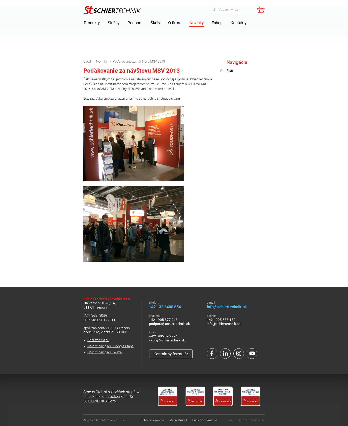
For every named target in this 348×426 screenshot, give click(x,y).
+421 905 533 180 (221, 320)
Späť (230, 71)
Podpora (135, 22)
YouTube (252, 353)
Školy (155, 22)
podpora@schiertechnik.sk (169, 324)
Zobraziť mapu (98, 340)
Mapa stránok (178, 420)
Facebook (212, 353)
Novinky (197, 22)
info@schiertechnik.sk (227, 306)
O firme (174, 22)
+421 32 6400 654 (165, 306)
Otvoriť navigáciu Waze (104, 352)
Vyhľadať (213, 9)
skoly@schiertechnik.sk (167, 340)
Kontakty (238, 22)
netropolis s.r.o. (254, 420)
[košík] (261, 9)
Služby (113, 22)
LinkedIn (225, 353)
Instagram (238, 353)
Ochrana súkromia (153, 420)
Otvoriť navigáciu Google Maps (110, 346)
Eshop (217, 22)
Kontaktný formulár (170, 354)
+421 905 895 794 (163, 336)
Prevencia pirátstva (205, 420)
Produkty (92, 22)
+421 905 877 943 (163, 320)
